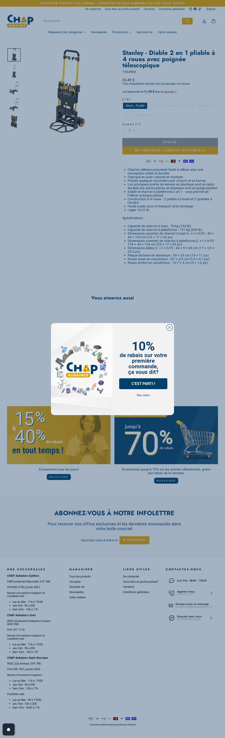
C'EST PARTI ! (143, 383)
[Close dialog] (169, 327)
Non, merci (143, 395)
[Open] (9, 729)
